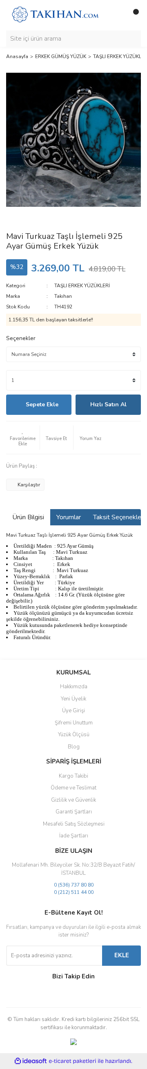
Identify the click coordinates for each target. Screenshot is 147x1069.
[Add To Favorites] (23, 437)
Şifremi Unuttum (74, 722)
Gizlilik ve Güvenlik (73, 800)
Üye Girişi (73, 710)
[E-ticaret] (72, 1061)
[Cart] (133, 15)
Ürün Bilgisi (28, 517)
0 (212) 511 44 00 (74, 892)
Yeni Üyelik (73, 699)
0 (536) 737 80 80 (74, 885)
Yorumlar (68, 517)
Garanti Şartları (74, 811)
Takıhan (63, 296)
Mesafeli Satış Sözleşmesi (74, 824)
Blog (74, 746)
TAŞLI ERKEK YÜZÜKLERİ (82, 285)
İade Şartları (73, 835)
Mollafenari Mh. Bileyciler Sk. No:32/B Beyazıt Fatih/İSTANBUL (73, 869)
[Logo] (55, 14)
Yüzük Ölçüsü (73, 734)
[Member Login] (116, 15)
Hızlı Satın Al (108, 404)
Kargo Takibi (73, 776)
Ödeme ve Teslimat (73, 787)
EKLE (121, 955)
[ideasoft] (30, 1061)
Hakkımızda (73, 686)
